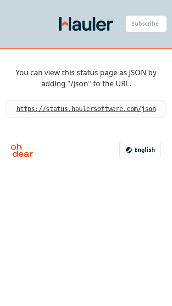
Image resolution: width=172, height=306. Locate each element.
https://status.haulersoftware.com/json (86, 108)
